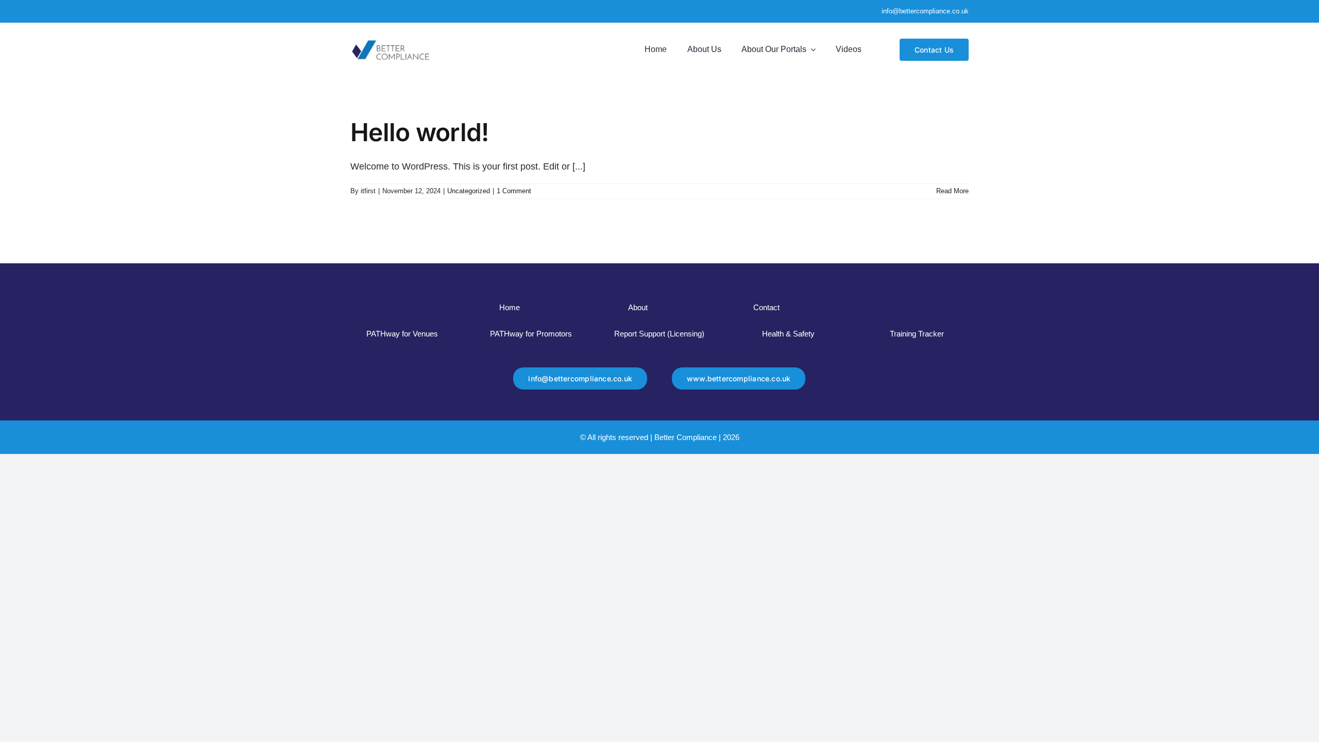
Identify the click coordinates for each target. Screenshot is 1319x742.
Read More (952, 191)
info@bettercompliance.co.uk (925, 11)
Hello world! (419, 132)
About (638, 307)
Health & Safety (788, 333)
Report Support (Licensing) (659, 333)
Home (509, 307)
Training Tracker (917, 333)
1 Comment (514, 191)
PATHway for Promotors (531, 333)
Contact (766, 307)
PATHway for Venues (402, 333)
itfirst (368, 191)
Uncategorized (468, 191)
